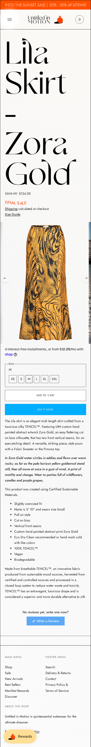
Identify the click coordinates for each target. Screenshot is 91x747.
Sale (8, 673)
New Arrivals (14, 678)
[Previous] (5, 278)
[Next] (86, 278)
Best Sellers (13, 684)
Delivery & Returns (58, 673)
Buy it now (45, 409)
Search (50, 667)
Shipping (11, 209)
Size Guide (12, 214)
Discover (11, 696)
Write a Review (50, 622)
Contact (51, 678)
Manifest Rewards (17, 690)
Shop (8, 667)
